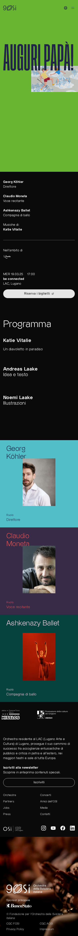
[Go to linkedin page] (72, 829)
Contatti (45, 814)
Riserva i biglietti (37, 293)
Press (7, 814)
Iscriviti (39, 782)
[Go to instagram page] (43, 829)
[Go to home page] (39, 889)
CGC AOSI (46, 923)
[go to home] (9, 8)
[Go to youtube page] (53, 829)
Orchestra (9, 795)
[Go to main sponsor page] (39, 905)
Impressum (47, 929)
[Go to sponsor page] (19, 714)
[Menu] (73, 9)
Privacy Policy (15, 929)
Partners (8, 801)
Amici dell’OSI (48, 801)
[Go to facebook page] (62, 829)
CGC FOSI (12, 923)
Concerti (45, 795)
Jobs (6, 807)
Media (44, 807)
